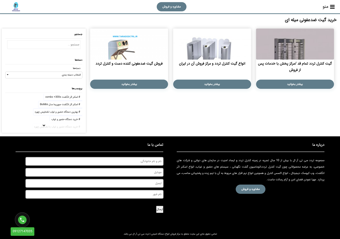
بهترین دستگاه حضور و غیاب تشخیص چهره (56, 112)
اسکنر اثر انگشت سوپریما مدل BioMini (59, 104)
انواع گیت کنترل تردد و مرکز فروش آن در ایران (212, 63)
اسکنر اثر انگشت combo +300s (61, 97)
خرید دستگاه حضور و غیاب (64, 119)
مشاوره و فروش (171, 6)
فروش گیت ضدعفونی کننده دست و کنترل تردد (129, 63)
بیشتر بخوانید (295, 84)
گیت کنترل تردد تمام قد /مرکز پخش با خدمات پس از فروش (295, 67)
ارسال (160, 209)
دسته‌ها (76, 68)
